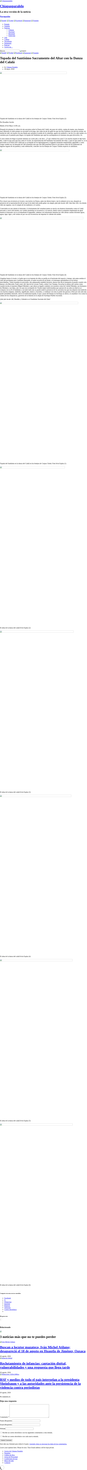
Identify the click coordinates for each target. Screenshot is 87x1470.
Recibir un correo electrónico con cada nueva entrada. (21, 1436)
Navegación (5, 16)
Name (6, 1421)
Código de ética (9, 1455)
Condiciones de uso (10, 1459)
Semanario (7, 43)
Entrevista (11, 36)
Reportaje (11, 34)
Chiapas (11, 30)
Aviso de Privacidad (11, 1457)
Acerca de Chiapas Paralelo (13, 1451)
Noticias (7, 28)
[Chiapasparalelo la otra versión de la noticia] (43, 1)
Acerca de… (8, 47)
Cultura (6, 39)
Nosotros (7, 1453)
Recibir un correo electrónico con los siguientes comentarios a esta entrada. (28, 1433)
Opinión (7, 26)
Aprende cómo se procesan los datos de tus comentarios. (48, 1444)
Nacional (11, 32)
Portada (6, 24)
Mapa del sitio (9, 1461)
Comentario (4, 1417)
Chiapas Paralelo (12, 67)
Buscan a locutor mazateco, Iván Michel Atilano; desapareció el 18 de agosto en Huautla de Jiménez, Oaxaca (43, 1349)
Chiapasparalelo (12, 6)
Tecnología (8, 41)
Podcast (6, 45)
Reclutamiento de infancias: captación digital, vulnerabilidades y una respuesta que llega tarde (35, 1365)
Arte (5, 37)
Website (2, 1429)
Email (6, 1425)
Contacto (7, 1463)
